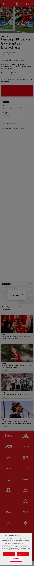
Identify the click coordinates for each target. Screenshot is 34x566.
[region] (16, 549)
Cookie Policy (21, 549)
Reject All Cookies (23, 554)
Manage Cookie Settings (16, 559)
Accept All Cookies (9, 554)
